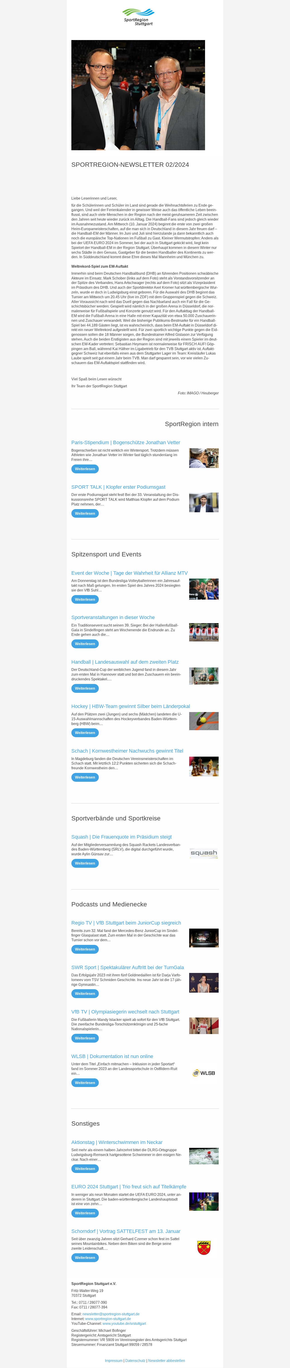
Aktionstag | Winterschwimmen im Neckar (116, 1142)
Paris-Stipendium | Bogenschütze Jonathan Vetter (125, 442)
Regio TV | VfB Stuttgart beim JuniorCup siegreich (126, 923)
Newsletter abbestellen (166, 1361)
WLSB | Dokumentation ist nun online (112, 1056)
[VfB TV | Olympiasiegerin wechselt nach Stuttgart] (204, 1026)
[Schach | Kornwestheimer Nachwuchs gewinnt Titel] (204, 766)
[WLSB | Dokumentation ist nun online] (204, 1073)
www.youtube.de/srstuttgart (124, 1323)
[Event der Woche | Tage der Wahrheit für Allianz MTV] (204, 589)
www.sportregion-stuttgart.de (108, 1319)
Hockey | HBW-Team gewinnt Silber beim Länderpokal (130, 706)
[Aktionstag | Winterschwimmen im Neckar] (204, 1156)
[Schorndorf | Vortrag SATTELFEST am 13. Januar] (204, 1248)
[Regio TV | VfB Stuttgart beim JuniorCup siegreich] (204, 938)
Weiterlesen (85, 469)
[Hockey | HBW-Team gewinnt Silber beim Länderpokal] (204, 721)
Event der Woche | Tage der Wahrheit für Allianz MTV (129, 573)
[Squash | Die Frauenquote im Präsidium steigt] (204, 854)
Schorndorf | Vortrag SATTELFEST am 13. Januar (125, 1231)
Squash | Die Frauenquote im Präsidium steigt (121, 837)
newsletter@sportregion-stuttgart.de (111, 1314)
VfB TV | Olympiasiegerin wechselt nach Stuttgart (125, 1012)
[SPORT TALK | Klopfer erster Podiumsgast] (204, 502)
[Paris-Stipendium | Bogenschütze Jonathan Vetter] (204, 458)
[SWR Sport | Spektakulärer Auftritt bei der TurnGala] (204, 983)
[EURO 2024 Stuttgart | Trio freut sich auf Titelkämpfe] (204, 1201)
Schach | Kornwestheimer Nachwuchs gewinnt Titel (127, 751)
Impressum (114, 1361)
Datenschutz (135, 1361)
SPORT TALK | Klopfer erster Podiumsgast (118, 487)
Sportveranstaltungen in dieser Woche (113, 617)
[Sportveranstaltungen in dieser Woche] (204, 632)
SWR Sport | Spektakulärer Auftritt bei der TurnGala (127, 967)
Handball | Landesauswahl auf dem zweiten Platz (125, 662)
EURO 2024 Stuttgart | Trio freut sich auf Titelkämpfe (128, 1186)
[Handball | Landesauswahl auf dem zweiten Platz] (204, 676)
